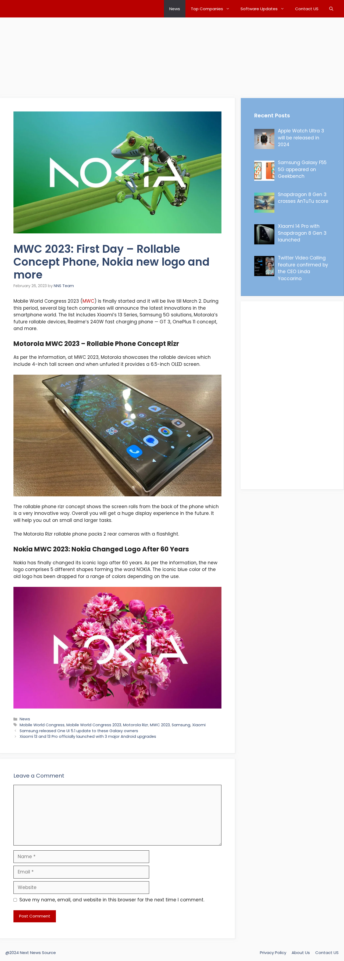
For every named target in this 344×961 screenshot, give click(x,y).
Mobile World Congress (42, 725)
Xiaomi (199, 725)
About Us (301, 952)
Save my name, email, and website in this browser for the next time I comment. (111, 900)
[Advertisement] (161, 55)
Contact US (306, 9)
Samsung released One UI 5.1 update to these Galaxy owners (79, 731)
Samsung (181, 725)
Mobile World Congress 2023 (93, 725)
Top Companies (207, 9)
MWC (88, 301)
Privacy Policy (273, 952)
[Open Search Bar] (331, 8)
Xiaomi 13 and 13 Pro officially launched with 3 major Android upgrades (88, 736)
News (174, 9)
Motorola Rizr (135, 725)
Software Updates (259, 9)
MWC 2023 (160, 725)
